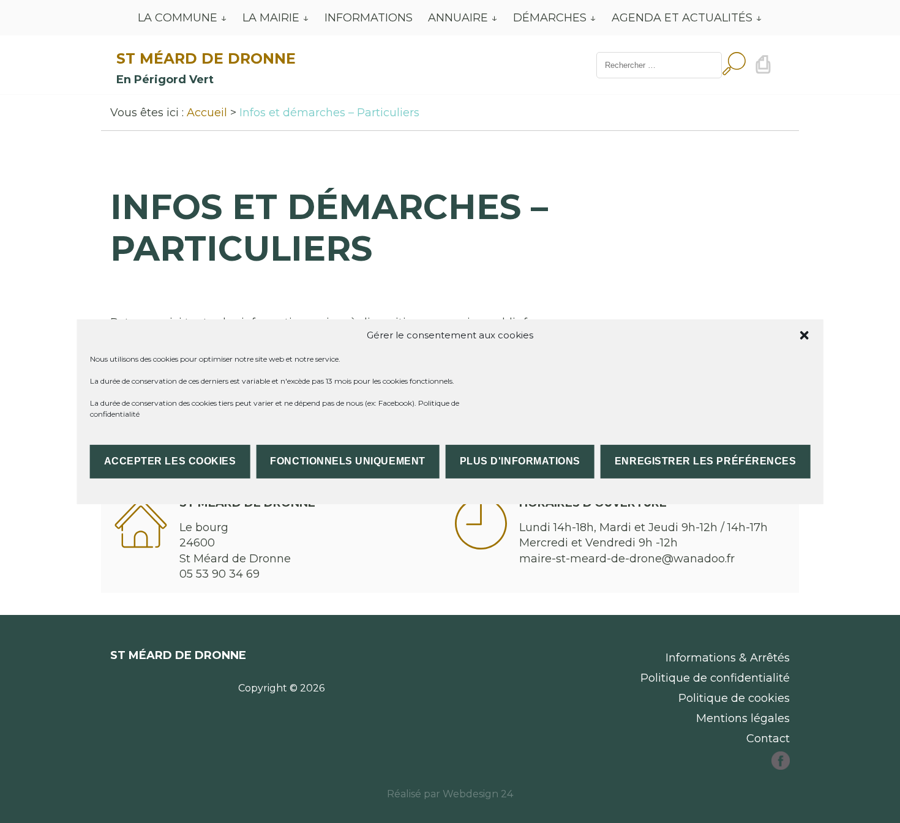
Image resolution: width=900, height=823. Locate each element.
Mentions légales (743, 718)
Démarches (550, 17)
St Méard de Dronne (206, 58)
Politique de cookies (734, 698)
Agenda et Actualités (682, 17)
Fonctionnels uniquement (347, 461)
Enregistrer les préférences (705, 461)
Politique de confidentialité (715, 678)
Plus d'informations (520, 461)
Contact (768, 738)
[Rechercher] (734, 65)
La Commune (177, 17)
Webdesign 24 (478, 794)
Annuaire (458, 17)
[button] (804, 335)
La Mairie (270, 17)
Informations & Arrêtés (728, 658)
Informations (368, 17)
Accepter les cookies (170, 461)
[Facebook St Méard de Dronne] (780, 766)
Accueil (207, 112)
